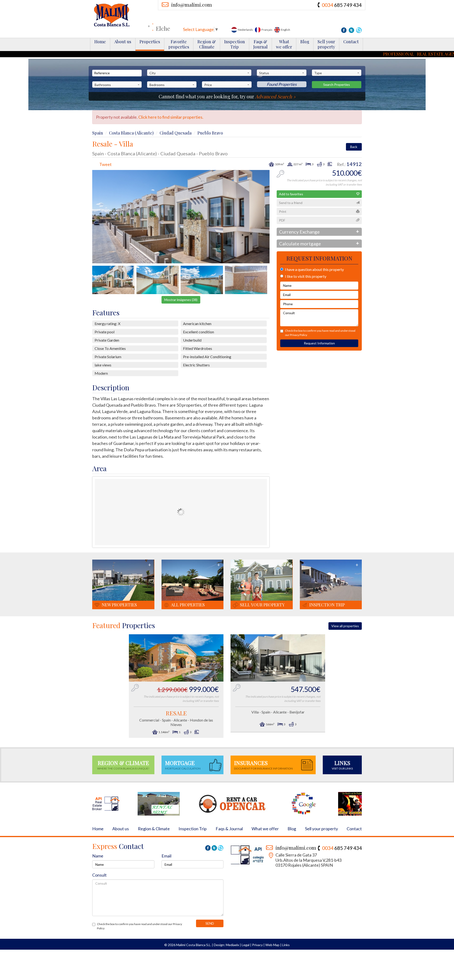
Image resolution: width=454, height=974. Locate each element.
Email (166, 855)
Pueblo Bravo (210, 133)
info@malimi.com (191, 4)
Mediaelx (232, 945)
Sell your (326, 44)
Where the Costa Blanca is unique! (123, 764)
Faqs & (260, 44)
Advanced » (275, 96)
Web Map (272, 945)
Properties (150, 41)
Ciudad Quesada (176, 133)
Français (266, 29)
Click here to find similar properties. (170, 117)
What (284, 44)
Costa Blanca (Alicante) (131, 133)
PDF (282, 220)
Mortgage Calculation (183, 764)
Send (209, 923)
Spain (97, 133)
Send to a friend (290, 203)
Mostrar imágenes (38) (180, 300)
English (285, 29)
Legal (245, 945)
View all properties (345, 626)
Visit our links (342, 764)
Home (100, 41)
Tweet (105, 164)
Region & (206, 44)
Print (282, 211)
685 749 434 (342, 5)
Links (286, 945)
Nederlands (245, 29)
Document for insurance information (263, 764)
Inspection (234, 44)
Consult (99, 875)
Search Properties (336, 85)
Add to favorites (291, 194)
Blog (304, 41)
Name (97, 855)
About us (122, 41)
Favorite (178, 44)
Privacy (257, 945)
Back (353, 147)
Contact (351, 41)
